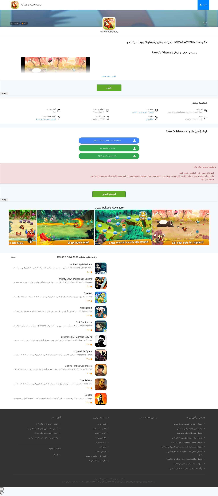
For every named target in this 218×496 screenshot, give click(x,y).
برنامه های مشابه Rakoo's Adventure (77, 257)
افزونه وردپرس (100, 442)
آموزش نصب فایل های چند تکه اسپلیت (42, 428)
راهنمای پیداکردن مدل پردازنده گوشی (43, 437)
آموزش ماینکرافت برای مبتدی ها (189, 433)
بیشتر (12, 257)
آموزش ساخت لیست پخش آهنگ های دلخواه (184, 459)
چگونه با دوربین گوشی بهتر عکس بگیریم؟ (185, 468)
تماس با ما (102, 424)
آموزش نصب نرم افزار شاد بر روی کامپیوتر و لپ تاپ (182, 447)
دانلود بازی (143, 112)
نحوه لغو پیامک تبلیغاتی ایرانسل (189, 428)
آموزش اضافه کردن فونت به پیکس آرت (186, 442)
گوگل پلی (149, 119)
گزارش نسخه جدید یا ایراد (45, 119)
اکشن (134, 112)
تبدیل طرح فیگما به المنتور (95, 456)
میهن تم (103, 447)
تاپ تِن (55, 455)
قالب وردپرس (101, 437)
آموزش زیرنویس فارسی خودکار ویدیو (188, 424)
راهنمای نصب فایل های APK (47, 424)
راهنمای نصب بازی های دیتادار (46, 433)
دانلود (109, 88)
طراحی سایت (101, 451)
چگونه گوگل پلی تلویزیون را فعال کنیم (187, 437)
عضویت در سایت (99, 428)
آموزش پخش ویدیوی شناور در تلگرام (188, 463)
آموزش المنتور (109, 194)
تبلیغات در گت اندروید (97, 460)
